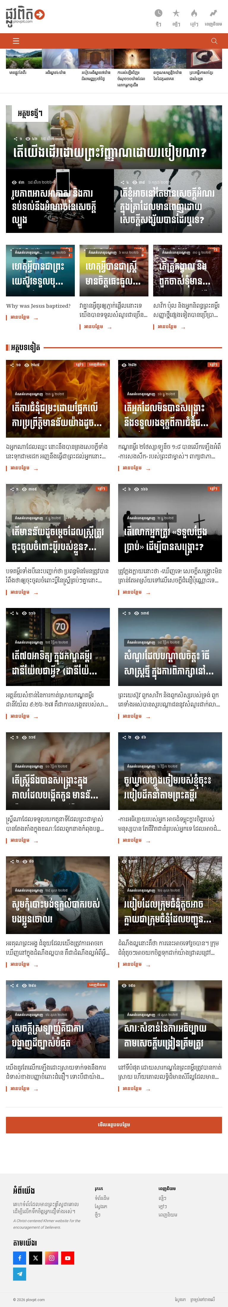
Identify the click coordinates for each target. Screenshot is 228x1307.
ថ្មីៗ (97, 1215)
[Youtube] (67, 1258)
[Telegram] (19, 1274)
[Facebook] (19, 1258)
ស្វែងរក (101, 1206)
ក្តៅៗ (163, 1206)
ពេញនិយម (168, 1215)
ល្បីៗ (162, 1198)
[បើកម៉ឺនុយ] (16, 41)
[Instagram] (51, 1258)
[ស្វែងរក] (214, 41)
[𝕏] (35, 1258)
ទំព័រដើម (102, 1198)
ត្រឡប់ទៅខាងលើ (203, 1300)
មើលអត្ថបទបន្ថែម (114, 1125)
